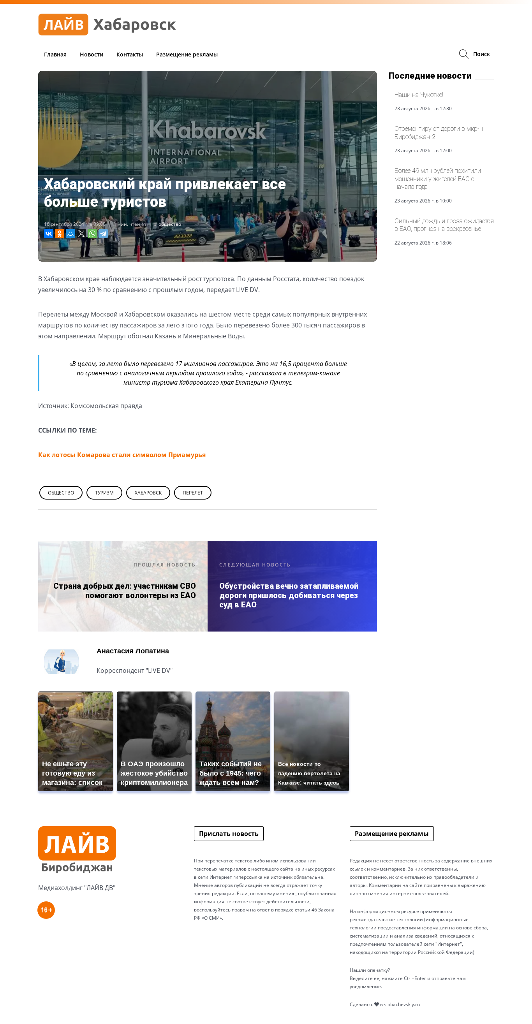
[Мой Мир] (70, 233)
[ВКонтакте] (48, 233)
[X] (81, 233)
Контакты (129, 54)
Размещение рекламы (187, 54)
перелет (193, 492)
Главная (55, 54)
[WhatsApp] (92, 233)
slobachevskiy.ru (402, 1004)
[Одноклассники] (59, 233)
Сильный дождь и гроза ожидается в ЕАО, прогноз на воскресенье (444, 224)
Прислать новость (229, 833)
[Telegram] (103, 233)
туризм (104, 492)
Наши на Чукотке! (419, 95)
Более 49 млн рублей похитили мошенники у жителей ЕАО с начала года (438, 178)
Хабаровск (148, 492)
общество (170, 224)
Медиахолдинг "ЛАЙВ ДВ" (76, 887)
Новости (91, 54)
